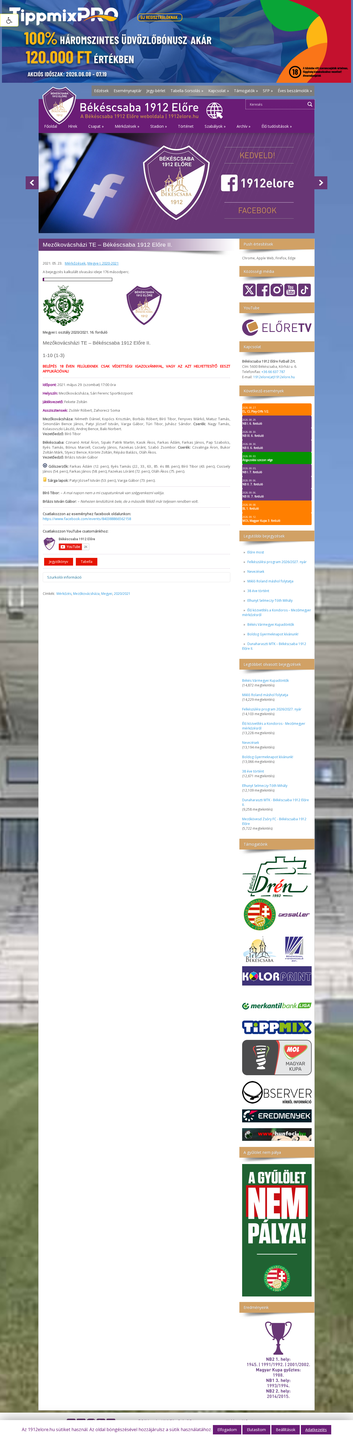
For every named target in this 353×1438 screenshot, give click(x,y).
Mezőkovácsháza (86, 593)
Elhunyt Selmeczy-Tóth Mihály (270, 600)
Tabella (86, 561)
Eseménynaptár (127, 90)
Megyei (106, 593)
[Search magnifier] (310, 104)
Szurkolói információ (64, 577)
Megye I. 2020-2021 (103, 263)
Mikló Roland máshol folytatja (270, 581)
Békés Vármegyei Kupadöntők (270, 624)
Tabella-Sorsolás (186, 90)
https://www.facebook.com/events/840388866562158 (87, 518)
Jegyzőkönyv (58, 561)
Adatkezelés (316, 1429)
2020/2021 (122, 593)
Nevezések (255, 571)
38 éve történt (258, 590)
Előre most (255, 552)
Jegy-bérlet (155, 90)
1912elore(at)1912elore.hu (274, 377)
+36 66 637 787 (273, 371)
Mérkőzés (64, 593)
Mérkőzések (75, 263)
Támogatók (246, 90)
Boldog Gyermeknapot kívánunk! (272, 634)
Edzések (101, 90)
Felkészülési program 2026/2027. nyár (277, 562)
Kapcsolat (218, 90)
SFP (268, 90)
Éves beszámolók (295, 90)
